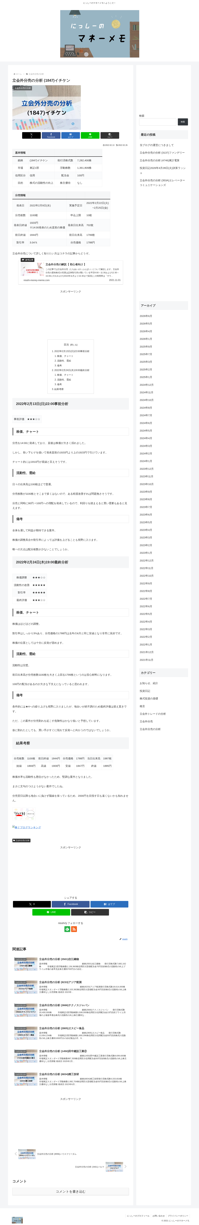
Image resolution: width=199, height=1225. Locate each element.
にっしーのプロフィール (138, 1216)
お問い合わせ (159, 1216)
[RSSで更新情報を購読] (74, 929)
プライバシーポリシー (178, 1216)
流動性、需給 (64, 360)
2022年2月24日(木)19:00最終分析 (71, 370)
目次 (66, 344)
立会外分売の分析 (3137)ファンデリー (162, 152)
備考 (59, 365)
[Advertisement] (70, 314)
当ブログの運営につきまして (157, 145)
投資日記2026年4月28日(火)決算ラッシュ (163, 170)
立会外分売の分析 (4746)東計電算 (159, 160)
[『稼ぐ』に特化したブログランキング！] (26, 827)
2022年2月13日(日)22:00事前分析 (71, 351)
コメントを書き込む (71, 1191)
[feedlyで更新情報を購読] (67, 929)
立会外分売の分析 (23, 840)
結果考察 (59, 389)
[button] (110, 135)
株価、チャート (65, 356)
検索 (141, 115)
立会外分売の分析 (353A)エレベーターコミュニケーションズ (162, 183)
